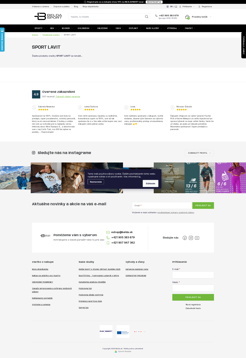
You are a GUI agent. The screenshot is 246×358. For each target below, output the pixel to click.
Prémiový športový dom (90, 301)
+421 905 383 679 (169, 15)
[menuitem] (40, 28)
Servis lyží (84, 308)
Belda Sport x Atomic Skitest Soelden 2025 (99, 269)
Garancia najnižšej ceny (137, 269)
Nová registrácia (193, 304)
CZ (176, 6)
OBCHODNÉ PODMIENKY (42, 282)
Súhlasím (150, 183)
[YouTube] (197, 238)
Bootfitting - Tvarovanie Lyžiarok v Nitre (99, 276)
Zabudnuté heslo (193, 308)
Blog (76, 6)
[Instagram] (191, 238)
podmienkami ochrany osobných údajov (176, 212)
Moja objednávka (91, 6)
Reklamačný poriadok (42, 298)
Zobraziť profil (198, 153)
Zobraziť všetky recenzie (68, 96)
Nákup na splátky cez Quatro (46, 276)
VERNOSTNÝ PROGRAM (136, 276)
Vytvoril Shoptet (124, 351)
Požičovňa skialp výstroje (91, 295)
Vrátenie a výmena (40, 6)
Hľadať (146, 16)
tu (140, 176)
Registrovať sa (154, 2)
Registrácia (207, 6)
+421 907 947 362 (123, 242)
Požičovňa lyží (85, 288)
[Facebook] (185, 238)
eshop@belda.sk (122, 232)
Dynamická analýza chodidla (92, 282)
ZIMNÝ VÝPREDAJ (244, 45)
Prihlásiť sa (203, 205)
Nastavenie (96, 182)
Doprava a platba (61, 6)
